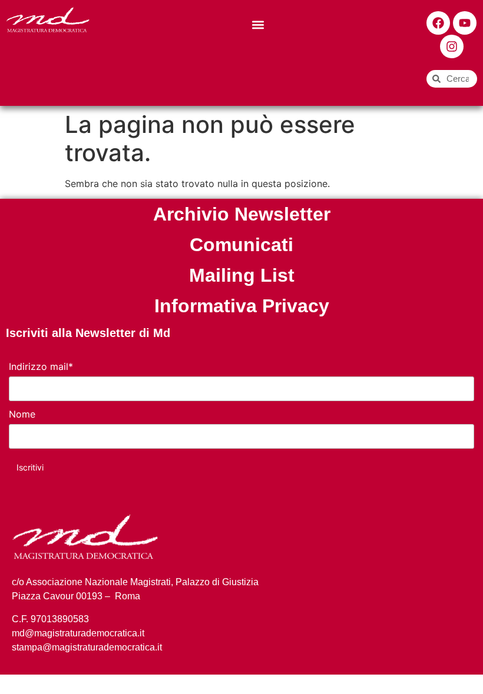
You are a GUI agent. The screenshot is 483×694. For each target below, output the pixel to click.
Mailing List (242, 275)
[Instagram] (452, 46)
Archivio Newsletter (241, 214)
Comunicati (241, 244)
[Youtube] (465, 23)
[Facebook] (438, 23)
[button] (258, 24)
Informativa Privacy (241, 305)
